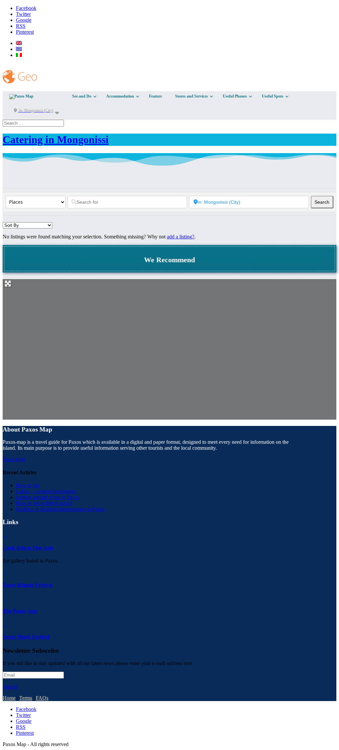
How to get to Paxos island (44, 503)
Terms (25, 698)
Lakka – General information (46, 491)
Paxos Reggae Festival (27, 585)
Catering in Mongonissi (56, 140)
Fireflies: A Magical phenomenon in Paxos (60, 509)
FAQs (42, 698)
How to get (27, 485)
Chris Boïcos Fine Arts (28, 548)
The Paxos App (20, 611)
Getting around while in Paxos (47, 497)
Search (324, 202)
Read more (14, 459)
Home (9, 698)
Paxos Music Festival (26, 637)
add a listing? (180, 236)
